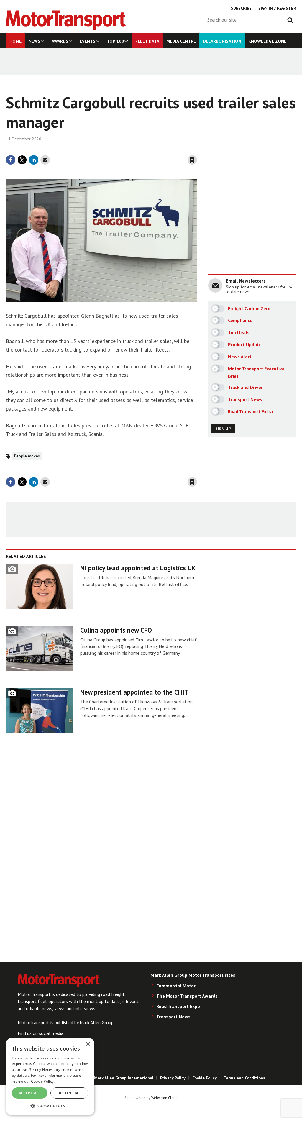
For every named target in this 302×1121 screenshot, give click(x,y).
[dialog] (50, 1076)
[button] (50, 1105)
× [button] (88, 1044)
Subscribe (241, 8)
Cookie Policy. (43, 1081)
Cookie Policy (204, 1078)
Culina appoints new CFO (116, 630)
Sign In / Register (277, 8)
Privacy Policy (173, 1078)
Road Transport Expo (178, 1006)
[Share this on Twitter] (22, 160)
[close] (196, 148)
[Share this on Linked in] (33, 160)
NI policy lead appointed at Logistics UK (138, 568)
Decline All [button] (69, 1092)
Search (291, 19)
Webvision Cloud (164, 1097)
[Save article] (192, 160)
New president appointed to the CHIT (134, 692)
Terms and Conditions (244, 1078)
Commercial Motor (176, 986)
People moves (27, 456)
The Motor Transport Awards (187, 996)
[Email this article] (45, 160)
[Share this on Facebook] (10, 160)
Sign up (223, 428)
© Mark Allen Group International (121, 1078)
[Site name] (66, 29)
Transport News (173, 1017)
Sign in (122, 148)
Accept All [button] (30, 1092)
